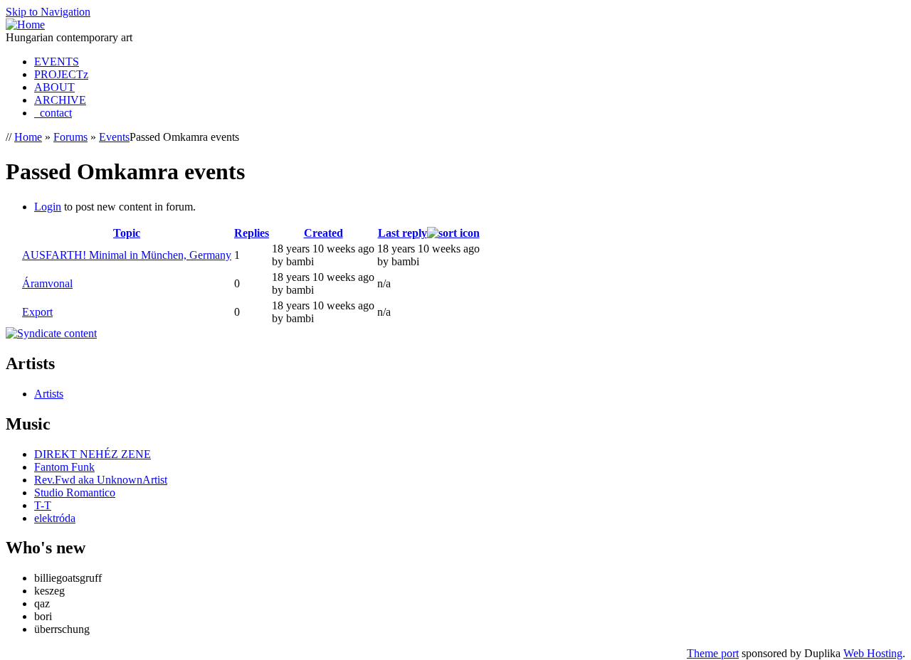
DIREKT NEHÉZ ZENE (92, 454)
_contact (53, 113)
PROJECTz (61, 74)
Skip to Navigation (48, 12)
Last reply (402, 233)
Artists (48, 394)
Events (114, 137)
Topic (126, 233)
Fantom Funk (64, 467)
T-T (42, 505)
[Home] (25, 24)
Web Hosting (872, 653)
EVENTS (56, 61)
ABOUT (54, 87)
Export (37, 312)
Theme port (713, 653)
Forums (70, 137)
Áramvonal (47, 283)
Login (47, 207)
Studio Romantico (74, 492)
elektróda (54, 518)
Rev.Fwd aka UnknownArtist (100, 480)
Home (28, 137)
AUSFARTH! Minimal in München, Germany (126, 255)
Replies (251, 233)
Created (323, 233)
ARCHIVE (60, 100)
